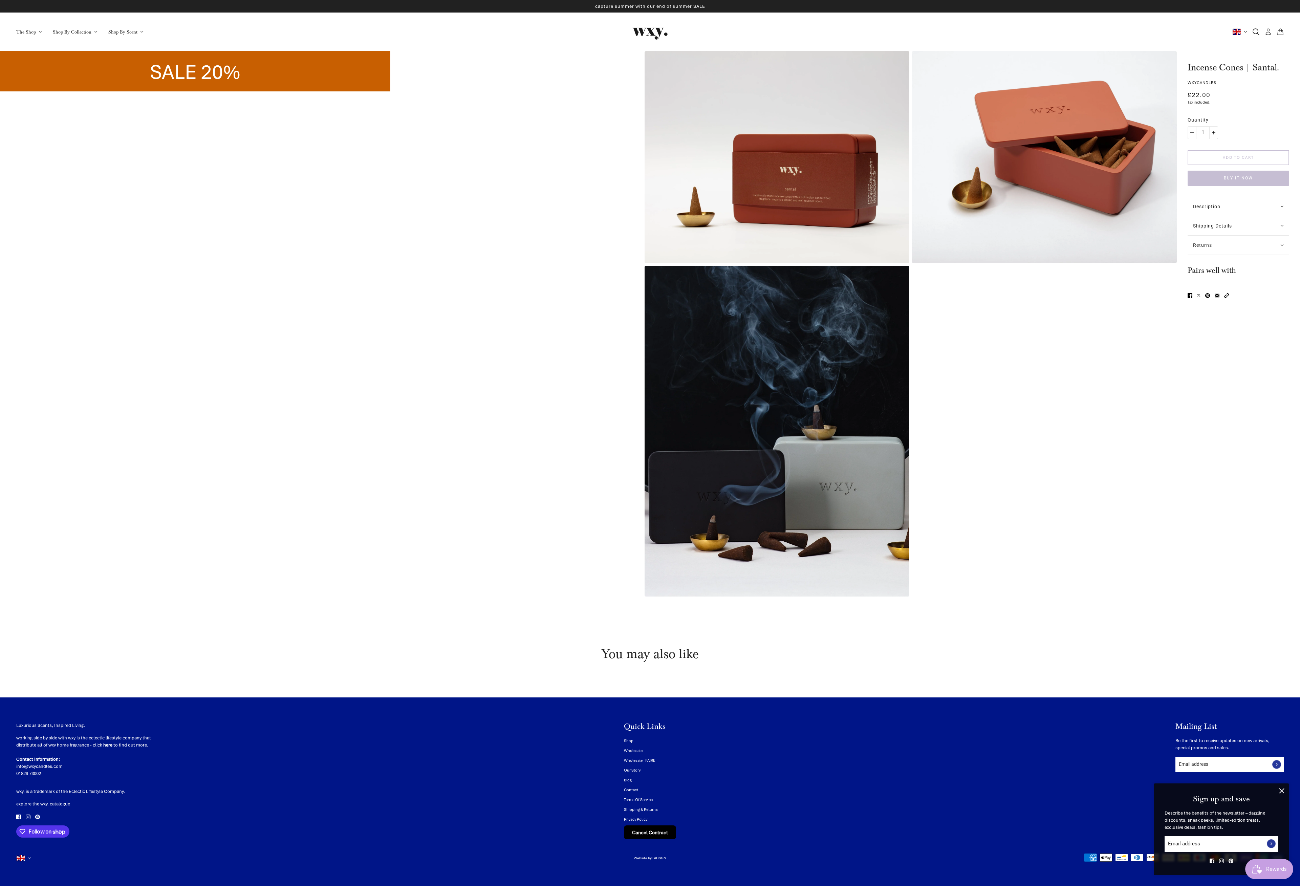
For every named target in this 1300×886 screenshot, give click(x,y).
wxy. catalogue (55, 804)
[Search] (1256, 31)
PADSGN (659, 858)
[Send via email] (1217, 295)
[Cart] (1280, 31)
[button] (1226, 295)
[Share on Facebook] (1190, 295)
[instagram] (1221, 861)
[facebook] (1212, 861)
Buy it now (1238, 178)
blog (628, 779)
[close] (1281, 790)
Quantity (1198, 120)
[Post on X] (1198, 295)
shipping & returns (641, 809)
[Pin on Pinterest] (1207, 295)
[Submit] (1271, 844)
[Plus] (1213, 132)
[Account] (1268, 31)
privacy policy (635, 819)
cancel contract (650, 832)
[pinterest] (1231, 861)
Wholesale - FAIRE (639, 760)
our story (632, 770)
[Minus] (1192, 132)
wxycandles (1202, 82)
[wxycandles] (650, 31)
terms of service (638, 799)
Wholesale (633, 750)
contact (631, 789)
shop (628, 740)
